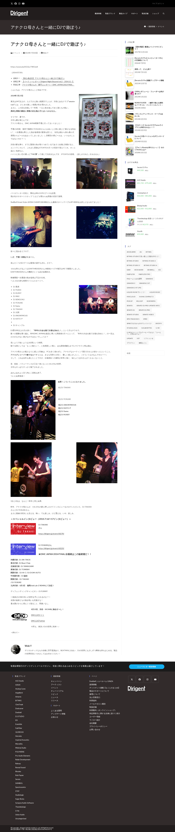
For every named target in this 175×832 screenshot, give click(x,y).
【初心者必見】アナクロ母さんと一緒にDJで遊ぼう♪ (43, 78)
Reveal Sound (20, 767)
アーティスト (56, 684)
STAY (17, 791)
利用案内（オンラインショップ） (102, 710)
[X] (131, 679)
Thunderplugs (20, 807)
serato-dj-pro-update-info (148, 306)
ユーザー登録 (94, 716)
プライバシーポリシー (98, 726)
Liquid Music (155, 292)
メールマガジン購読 (97, 704)
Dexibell (151, 270)
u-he (158, 328)
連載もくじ (143, 343)
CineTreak (19, 704)
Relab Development (22, 760)
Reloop (139, 301)
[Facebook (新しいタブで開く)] (16, 3)
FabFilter (131, 274)
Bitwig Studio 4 (150, 265)
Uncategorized (20, 819)
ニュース (54, 697)
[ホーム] (145, 26)
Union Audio (20, 815)
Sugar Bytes (146, 328)
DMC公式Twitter (38, 621)
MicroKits (19, 744)
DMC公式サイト (37, 615)
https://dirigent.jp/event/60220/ (51, 548)
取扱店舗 (93, 707)
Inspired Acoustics (22, 740)
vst (138, 338)
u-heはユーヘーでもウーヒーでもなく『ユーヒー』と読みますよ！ (144, 333)
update (130, 338)
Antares (18, 697)
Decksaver (138, 270)
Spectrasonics (133, 319)
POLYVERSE (19, 752)
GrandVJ (149, 279)
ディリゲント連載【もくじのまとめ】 (104, 688)
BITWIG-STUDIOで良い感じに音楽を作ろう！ (143, 256)
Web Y (45, 53)
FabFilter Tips (144, 274)
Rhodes (18, 771)
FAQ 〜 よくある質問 (134, 279)
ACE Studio (19, 681)
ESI (159, 270)
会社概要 (93, 723)
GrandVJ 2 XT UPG (134, 288)
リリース (54, 700)
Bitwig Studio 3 (133, 265)
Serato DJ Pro (144, 310)
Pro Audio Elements (22, 756)
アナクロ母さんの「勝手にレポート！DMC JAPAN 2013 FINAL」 (48, 85)
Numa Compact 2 (146, 297)
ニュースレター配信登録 (146, 667)
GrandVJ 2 (131, 283)
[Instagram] (147, 679)
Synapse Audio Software (24, 803)
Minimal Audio (20, 748)
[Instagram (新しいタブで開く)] (19, 3)
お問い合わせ (94, 729)
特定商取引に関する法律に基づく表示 (104, 713)
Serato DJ (131, 310)
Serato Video (148, 314)
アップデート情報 (58, 714)
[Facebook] (139, 679)
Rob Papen (151, 301)
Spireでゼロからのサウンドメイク (139, 323)
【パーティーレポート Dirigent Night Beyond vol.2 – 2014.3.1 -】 (48, 81)
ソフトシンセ (148, 338)
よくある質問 (56, 710)
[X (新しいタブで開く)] (12, 3)
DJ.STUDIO (19, 716)
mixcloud (131, 297)
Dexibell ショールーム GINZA (101, 681)
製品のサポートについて (99, 691)
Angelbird (131, 252)
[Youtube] (155, 679)
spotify (159, 323)
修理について (94, 694)
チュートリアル (57, 691)
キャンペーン (56, 681)
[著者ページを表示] (16, 649)
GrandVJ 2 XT (144, 283)
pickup (129, 301)
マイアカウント (158, 3)
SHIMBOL (19, 783)
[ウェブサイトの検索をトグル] (163, 13)
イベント (161, 26)
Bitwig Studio (133, 261)
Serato (130, 306)
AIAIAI (17, 685)
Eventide (18, 724)
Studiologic (132, 328)
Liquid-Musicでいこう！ (136, 292)
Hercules (18, 736)
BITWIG (148, 252)
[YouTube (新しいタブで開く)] (23, 3)
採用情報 (93, 684)
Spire (145, 319)
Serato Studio (133, 314)
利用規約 (93, 700)
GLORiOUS (19, 732)
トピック (54, 694)
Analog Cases (20, 689)
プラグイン (131, 343)
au (141, 252)
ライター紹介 (94, 720)
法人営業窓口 (94, 697)
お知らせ (54, 717)
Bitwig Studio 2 (149, 261)
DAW (128, 270)
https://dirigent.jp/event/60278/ (51, 534)
